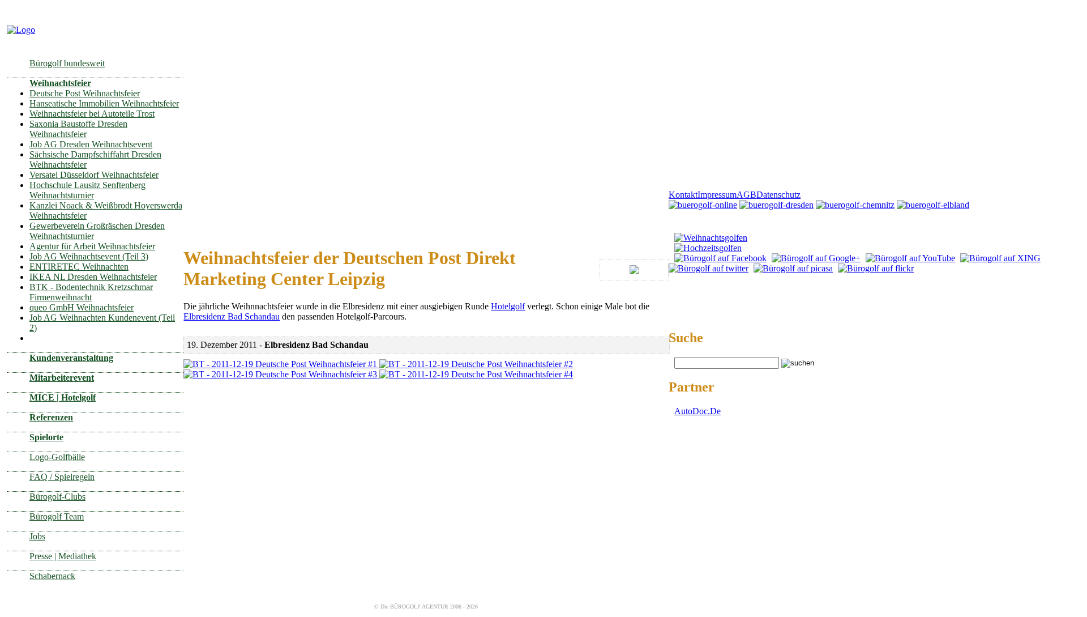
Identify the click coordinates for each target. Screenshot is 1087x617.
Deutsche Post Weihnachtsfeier (84, 93)
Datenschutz (778, 194)
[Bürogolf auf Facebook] (720, 258)
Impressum (717, 194)
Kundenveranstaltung (71, 358)
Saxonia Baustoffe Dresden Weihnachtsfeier (78, 129)
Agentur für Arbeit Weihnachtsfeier (92, 246)
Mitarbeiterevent (61, 377)
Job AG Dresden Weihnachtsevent (90, 144)
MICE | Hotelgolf (62, 397)
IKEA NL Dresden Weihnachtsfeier (93, 277)
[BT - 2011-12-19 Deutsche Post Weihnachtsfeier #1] (281, 364)
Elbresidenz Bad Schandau (231, 316)
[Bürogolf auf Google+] (816, 258)
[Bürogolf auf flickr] (876, 268)
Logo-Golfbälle (57, 457)
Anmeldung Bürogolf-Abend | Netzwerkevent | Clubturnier (774, 227)
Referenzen (51, 417)
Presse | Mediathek (62, 556)
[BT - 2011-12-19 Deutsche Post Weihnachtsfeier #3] (281, 374)
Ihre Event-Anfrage (703, 215)
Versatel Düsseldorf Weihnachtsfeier (94, 175)
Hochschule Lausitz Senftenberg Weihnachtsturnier (87, 190)
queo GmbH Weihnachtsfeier (81, 307)
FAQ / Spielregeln (62, 477)
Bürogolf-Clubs (57, 496)
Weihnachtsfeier (60, 83)
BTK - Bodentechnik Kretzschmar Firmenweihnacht (91, 292)
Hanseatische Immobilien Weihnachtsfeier (104, 103)
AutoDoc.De (697, 411)
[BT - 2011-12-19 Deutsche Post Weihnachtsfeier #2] (476, 364)
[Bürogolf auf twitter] (708, 268)
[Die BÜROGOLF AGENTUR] (21, 30)
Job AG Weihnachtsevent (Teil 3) (88, 256)
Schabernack (52, 576)
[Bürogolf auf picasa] (793, 268)
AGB (746, 194)
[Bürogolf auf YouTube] (910, 258)
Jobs (37, 536)
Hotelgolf (508, 306)
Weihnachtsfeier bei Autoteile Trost (92, 113)
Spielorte (46, 437)
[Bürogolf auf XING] (1000, 258)
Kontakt (683, 194)
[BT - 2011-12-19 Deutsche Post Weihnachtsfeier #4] (476, 374)
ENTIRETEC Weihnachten (79, 266)
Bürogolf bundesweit (67, 63)
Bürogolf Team (56, 516)
